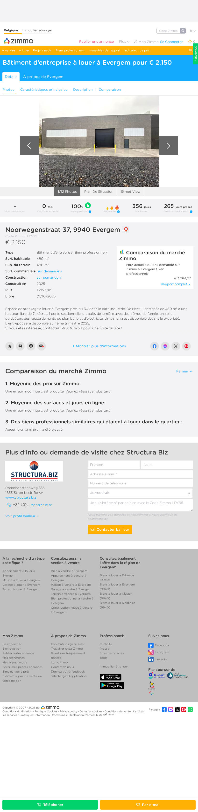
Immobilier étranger (37, 30)
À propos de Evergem (43, 77)
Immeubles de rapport (104, 50)
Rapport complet (174, 284)
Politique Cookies (46, 711)
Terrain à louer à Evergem (20, 589)
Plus (123, 41)
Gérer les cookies (91, 711)
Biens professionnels (70, 50)
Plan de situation (98, 191)
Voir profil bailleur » (21, 516)
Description (83, 89)
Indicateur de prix (137, 50)
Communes (59, 715)
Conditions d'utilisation (17, 711)
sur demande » (49, 271)
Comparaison (110, 89)
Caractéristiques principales (43, 89)
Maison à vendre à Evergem (71, 584)
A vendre (8, 50)
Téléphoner (53, 805)
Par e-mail (151, 805)
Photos (8, 89)
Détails (11, 77)
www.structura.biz (20, 497)
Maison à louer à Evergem (21, 580)
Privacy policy (69, 711)
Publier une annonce (96, 41)
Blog (192, 50)
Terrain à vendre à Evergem (71, 594)
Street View (131, 191)
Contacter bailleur (113, 529)
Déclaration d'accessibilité (86, 715)
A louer (24, 50)
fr (191, 31)
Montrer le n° (41, 505)
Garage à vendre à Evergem (71, 589)
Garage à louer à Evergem (21, 584)
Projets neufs (42, 50)
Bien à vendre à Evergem (69, 571)
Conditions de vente (118, 711)
